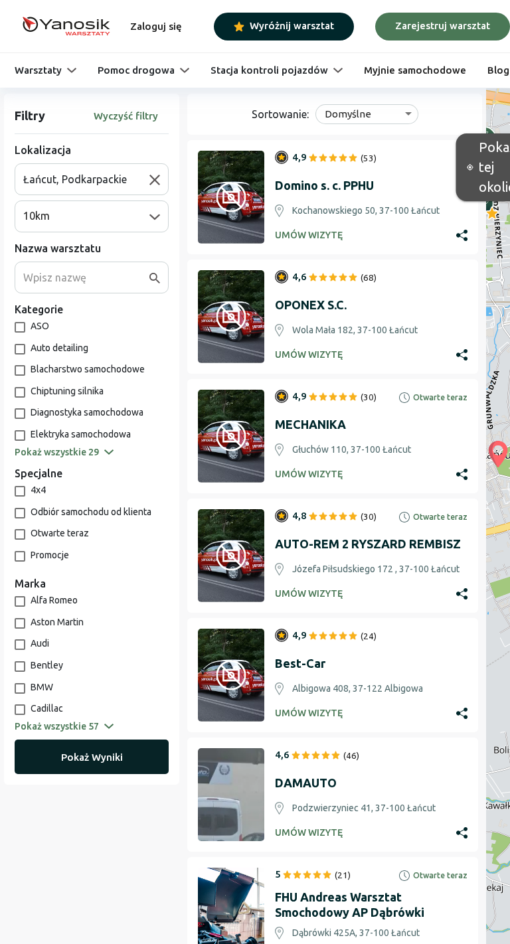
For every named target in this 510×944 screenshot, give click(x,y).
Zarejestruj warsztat (442, 25)
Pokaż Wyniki (92, 757)
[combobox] (86, 179)
